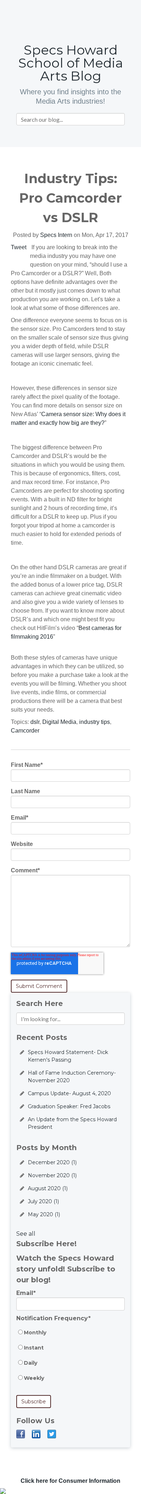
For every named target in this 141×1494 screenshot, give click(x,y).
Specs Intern (56, 235)
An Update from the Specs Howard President (72, 1123)
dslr (34, 722)
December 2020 (52, 1162)
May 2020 (44, 1214)
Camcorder (25, 730)
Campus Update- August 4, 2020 (69, 1093)
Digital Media (59, 722)
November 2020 (52, 1175)
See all (25, 1233)
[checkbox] (70, 1359)
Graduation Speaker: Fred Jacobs (69, 1106)
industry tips (94, 722)
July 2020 (43, 1201)
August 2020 (48, 1188)
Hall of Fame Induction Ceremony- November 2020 (72, 1077)
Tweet (18, 247)
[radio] (70, 1336)
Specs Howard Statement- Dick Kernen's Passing (68, 1056)
